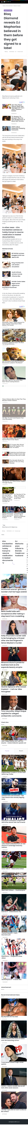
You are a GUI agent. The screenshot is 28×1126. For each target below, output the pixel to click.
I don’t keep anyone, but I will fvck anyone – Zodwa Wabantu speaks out (13, 742)
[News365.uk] (7, 1)
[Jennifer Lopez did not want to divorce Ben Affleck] (14, 1100)
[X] (0, 1125)
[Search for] (26, 2)
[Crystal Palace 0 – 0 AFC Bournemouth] (14, 924)
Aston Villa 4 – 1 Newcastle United (13, 869)
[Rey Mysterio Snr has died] (14, 1007)
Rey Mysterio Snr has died (9, 1017)
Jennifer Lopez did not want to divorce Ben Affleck (13, 1110)
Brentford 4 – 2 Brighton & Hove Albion (12, 957)
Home (3, 5)
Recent (21, 750)
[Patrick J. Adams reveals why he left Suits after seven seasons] (14, 1076)
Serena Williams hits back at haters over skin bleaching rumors (13, 1039)
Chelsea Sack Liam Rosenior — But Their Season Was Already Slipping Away (13, 797)
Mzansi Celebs (17, 5)
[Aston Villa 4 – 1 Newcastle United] (14, 859)
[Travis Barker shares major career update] (14, 1052)
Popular (7, 750)
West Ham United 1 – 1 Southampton (13, 890)
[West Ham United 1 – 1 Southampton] (14, 881)
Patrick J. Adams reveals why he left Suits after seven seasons (13, 1087)
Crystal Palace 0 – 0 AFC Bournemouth (9, 934)
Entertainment (9, 5)
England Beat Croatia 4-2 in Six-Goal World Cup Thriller (14, 773)
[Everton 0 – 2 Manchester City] (14, 902)
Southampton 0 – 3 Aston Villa (11, 979)
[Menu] (2, 2)
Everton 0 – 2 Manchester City (11, 912)
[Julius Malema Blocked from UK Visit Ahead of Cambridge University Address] (14, 834)
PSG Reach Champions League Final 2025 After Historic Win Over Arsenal (13, 821)
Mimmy (6, 51)
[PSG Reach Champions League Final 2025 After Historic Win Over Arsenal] (14, 811)
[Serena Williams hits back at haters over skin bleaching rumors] (14, 1029)
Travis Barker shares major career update (12, 1063)
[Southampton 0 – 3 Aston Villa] (14, 970)
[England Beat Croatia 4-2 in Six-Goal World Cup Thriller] (14, 763)
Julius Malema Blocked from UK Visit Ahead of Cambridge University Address (13, 845)
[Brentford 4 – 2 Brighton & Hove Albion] (14, 947)
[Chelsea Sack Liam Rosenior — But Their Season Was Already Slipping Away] (14, 786)
